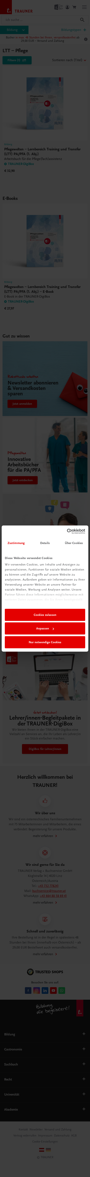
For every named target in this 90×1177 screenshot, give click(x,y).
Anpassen (42, 628)
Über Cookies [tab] (74, 543)
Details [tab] (45, 543)
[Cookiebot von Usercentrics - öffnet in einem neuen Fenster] (67, 531)
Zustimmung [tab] (16, 543)
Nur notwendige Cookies (45, 642)
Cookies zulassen (45, 615)
